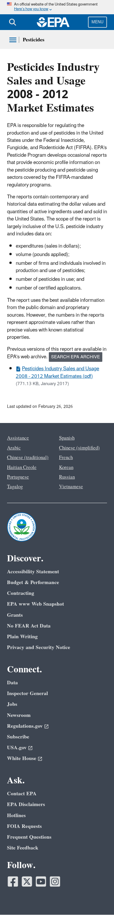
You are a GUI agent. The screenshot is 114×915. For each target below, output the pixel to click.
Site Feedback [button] (22, 848)
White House (21, 758)
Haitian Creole (22, 467)
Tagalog (15, 487)
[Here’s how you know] (57, 7)
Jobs (12, 704)
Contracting (20, 593)
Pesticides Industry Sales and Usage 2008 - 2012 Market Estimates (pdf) (57, 372)
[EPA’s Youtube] (41, 881)
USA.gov (17, 748)
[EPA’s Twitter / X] (27, 881)
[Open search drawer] (12, 22)
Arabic (14, 448)
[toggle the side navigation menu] (13, 40)
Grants (15, 615)
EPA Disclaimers (26, 804)
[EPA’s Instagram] (55, 881)
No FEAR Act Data (29, 626)
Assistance (18, 438)
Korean (66, 467)
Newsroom (19, 715)
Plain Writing (22, 637)
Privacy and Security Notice (38, 647)
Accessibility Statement (33, 572)
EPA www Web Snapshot (35, 604)
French (66, 457)
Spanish (67, 438)
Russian (67, 477)
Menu (97, 22)
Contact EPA (22, 794)
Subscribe (18, 737)
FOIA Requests (24, 826)
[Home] (53, 22)
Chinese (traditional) (28, 457)
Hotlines (16, 815)
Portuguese (18, 477)
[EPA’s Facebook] (13, 881)
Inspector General (27, 693)
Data (12, 683)
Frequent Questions (29, 837)
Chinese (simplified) (79, 448)
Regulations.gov (25, 726)
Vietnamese (71, 487)
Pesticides (33, 39)
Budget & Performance (33, 582)
